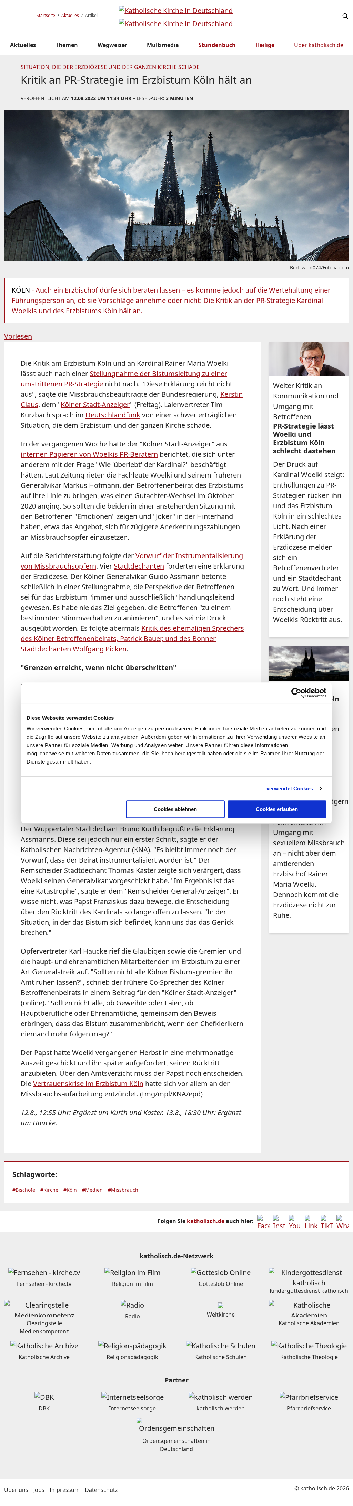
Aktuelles (70, 15)
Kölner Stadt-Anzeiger (95, 404)
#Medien (92, 1190)
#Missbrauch (123, 1190)
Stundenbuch (217, 45)
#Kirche (49, 1190)
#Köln (70, 1190)
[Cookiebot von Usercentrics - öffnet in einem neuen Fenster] (296, 693)
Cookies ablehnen (175, 809)
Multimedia (163, 45)
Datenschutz (101, 1490)
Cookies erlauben (277, 809)
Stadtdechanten (139, 566)
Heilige (264, 45)
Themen (67, 45)
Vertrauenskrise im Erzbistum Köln (88, 1083)
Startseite (46, 15)
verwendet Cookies (289, 788)
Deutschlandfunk (112, 415)
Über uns (16, 1490)
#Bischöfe (23, 1190)
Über (318, 45)
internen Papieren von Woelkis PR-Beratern (89, 454)
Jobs (38, 1490)
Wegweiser (112, 45)
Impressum (65, 1490)
